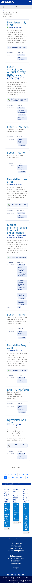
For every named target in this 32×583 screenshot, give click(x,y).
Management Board (21, 118)
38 (15, 474)
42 (5, 477)
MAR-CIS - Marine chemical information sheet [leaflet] (17, 229)
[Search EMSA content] (16, 2)
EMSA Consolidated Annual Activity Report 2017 (16, 70)
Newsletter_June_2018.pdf (19, 205)
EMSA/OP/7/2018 (17, 153)
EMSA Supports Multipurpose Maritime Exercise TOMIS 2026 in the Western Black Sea (8, 515)
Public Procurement (16, 548)
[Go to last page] (27, 477)
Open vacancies (16, 543)
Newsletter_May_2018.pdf (19, 370)
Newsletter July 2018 (16, 24)
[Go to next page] (24, 477)
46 (21, 477)
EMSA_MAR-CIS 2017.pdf (19, 257)
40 (23, 474)
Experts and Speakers (16, 551)
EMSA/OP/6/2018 (17, 315)
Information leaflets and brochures (21, 302)
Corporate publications (21, 111)
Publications (22, 114)
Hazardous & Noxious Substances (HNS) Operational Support (21, 285)
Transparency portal (16, 553)
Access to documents (16, 558)
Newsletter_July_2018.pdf (19, 47)
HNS (19, 307)
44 (13, 477)
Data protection (16, 556)
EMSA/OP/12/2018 (18, 126)
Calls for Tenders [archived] (21, 141)
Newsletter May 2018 (16, 346)
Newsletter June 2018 (17, 180)
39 (19, 474)
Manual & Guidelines (21, 294)
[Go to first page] (5, 474)
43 (9, 477)
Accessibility (16, 563)
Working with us (16, 540)
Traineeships (16, 546)
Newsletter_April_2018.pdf (19, 445)
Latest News (21, 55)
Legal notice (16, 561)
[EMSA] (7, 2)
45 (17, 477)
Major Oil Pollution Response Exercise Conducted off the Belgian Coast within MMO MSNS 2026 (27, 517)
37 (12, 474)
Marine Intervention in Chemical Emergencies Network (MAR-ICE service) (22, 272)
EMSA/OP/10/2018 (18, 389)
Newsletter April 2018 (17, 421)
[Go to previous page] (8, 474)
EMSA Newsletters (21, 58)
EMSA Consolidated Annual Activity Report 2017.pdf (18, 99)
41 (27, 474)
